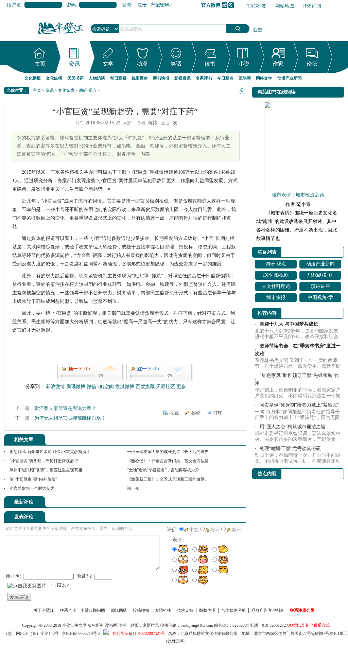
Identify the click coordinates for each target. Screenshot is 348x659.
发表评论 (19, 597)
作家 (278, 64)
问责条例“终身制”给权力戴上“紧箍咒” (299, 404)
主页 (40, 64)
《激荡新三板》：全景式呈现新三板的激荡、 (168, 479)
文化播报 (32, 78)
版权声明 (207, 610)
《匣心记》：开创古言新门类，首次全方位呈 (168, 460)
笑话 (176, 64)
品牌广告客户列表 (267, 610)
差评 (236, 529)
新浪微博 (224, 5)
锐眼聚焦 (140, 78)
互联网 (245, 78)
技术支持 (185, 610)
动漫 (142, 64)
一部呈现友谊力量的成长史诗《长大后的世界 (168, 451)
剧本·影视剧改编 (276, 276)
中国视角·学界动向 (320, 298)
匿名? (63, 585)
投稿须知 (141, 610)
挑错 (196, 413)
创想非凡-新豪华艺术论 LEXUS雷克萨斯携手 (50, 451)
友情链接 (163, 610)
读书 (210, 64)
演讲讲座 (320, 286)
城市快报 (275, 297)
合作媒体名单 (233, 610)
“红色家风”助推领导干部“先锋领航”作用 (297, 379)
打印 (218, 413)
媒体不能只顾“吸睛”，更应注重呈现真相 (46, 470)
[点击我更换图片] (26, 586)
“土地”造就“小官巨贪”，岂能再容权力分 (163, 470)
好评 (215, 529)
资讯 (74, 64)
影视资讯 (182, 78)
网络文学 (264, 78)
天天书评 (75, 78)
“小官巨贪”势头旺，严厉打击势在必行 (44, 460)
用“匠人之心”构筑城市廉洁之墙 (293, 426)
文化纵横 (54, 78)
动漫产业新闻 (289, 78)
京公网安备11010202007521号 (138, 633)
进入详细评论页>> (227, 503)
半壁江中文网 (74, 625)
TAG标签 (256, 5)
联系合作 (68, 610)
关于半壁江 (44, 610)
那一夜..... (135, 488)
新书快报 (161, 78)
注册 (142, 4)
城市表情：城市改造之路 (298, 194)
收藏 (174, 413)
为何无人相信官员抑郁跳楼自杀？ (70, 418)
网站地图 (284, 5)
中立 (194, 529)
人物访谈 (97, 78)
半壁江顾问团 (93, 610)
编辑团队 (119, 610)
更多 (181, 386)
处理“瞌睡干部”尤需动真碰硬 (290, 448)
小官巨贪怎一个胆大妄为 (32, 488)
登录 (127, 4)
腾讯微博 (231, 5)
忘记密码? (161, 4)
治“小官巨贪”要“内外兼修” (33, 479)
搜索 (237, 28)
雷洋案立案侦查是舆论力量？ (65, 408)
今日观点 (225, 78)
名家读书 (204, 78)
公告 (257, 29)
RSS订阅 (312, 5)
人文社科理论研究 (276, 287)
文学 (108, 64)
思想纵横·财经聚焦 (320, 276)
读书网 (111, 625)
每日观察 (118, 78)
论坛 (312, 64)
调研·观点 (88, 90)
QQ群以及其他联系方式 (308, 625)
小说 (244, 64)
